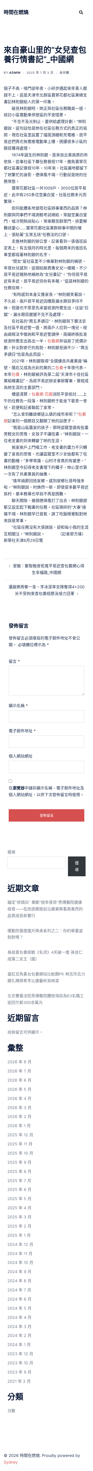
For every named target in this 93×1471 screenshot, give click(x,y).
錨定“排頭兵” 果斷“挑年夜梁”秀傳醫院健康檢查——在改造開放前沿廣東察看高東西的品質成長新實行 (45, 909)
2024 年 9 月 (19, 1271)
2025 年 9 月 (19, 1162)
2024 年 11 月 (19, 1253)
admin (15, 72)
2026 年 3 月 (19, 1107)
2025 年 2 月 (19, 1226)
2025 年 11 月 (19, 1143)
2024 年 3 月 (19, 1326)
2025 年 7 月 (19, 1180)
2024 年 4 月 (19, 1317)
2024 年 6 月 (19, 1299)
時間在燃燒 (16, 12)
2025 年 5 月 (19, 1198)
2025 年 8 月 (19, 1171)
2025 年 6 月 (19, 1189)
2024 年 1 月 (19, 1344)
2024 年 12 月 (20, 1244)
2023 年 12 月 (20, 1353)
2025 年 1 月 (19, 1235)
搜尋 (11, 852)
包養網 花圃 (42, 394)
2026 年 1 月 (19, 1125)
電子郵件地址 (22, 730)
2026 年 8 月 (19, 1061)
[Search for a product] (81, 12)
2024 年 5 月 (19, 1308)
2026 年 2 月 (19, 1116)
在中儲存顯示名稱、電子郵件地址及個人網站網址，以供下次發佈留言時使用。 (46, 791)
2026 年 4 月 (19, 1098)
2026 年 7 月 (19, 1070)
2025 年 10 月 (20, 1153)
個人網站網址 (20, 756)
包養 (59, 367)
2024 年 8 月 (19, 1280)
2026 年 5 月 (19, 1089)
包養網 (53, 340)
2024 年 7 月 (19, 1289)
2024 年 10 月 (20, 1262)
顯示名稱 (18, 705)
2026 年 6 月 (19, 1080)
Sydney (11, 1462)
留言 (14, 661)
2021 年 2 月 (19, 1381)
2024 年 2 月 (19, 1335)
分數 (11, 1410)
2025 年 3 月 (19, 1216)
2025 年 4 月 (19, 1207)
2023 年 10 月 (20, 1362)
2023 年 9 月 (19, 1372)
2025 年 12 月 (20, 1134)
